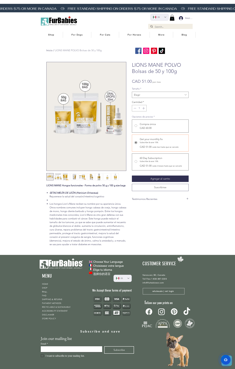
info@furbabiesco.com (153, 283)
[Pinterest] (154, 51)
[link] (172, 18)
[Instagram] (146, 51)
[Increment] (144, 108)
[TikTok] (162, 51)
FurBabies (63, 20)
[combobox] (160, 95)
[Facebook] (138, 51)
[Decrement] (134, 108)
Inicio (49, 50)
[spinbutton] (139, 108)
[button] (51, 35)
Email (44, 343)
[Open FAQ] (226, 360)
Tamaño (136, 88)
